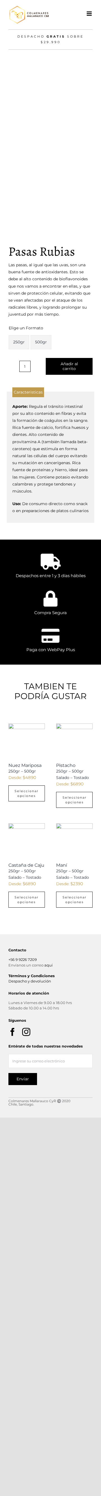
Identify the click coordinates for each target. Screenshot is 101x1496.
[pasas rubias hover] (50, 139)
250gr (19, 341)
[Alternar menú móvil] (90, 14)
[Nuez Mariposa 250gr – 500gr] (26, 741)
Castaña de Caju (26, 871)
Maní (72, 871)
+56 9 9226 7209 (22, 959)
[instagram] (26, 1032)
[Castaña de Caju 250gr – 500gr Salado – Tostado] (26, 841)
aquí (48, 965)
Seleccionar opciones (26, 793)
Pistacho (72, 771)
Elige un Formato (26, 327)
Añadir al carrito (69, 366)
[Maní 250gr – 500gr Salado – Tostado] (74, 841)
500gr (41, 341)
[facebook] (12, 1032)
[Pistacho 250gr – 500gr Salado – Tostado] (74, 741)
